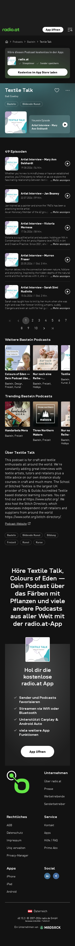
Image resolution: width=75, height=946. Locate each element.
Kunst (25, 542)
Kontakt (49, 825)
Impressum (14, 840)
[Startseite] (6, 41)
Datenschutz (15, 832)
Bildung (51, 535)
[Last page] (52, 328)
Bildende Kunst (31, 104)
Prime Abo (51, 848)
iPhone (11, 876)
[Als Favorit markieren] (57, 90)
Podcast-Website (16, 523)
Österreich (40, 911)
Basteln (11, 104)
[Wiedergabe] (65, 124)
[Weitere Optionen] (67, 90)
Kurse (39, 542)
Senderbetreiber (54, 804)
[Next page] (44, 328)
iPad (9, 884)
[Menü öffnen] (70, 29)
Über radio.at (52, 781)
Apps (47, 832)
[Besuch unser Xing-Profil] (56, 876)
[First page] (10, 320)
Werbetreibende (54, 796)
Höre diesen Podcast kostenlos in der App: (36, 52)
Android (12, 891)
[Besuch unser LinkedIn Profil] (47, 876)
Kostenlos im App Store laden (37, 72)
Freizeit (11, 542)
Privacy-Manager (17, 855)
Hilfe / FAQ (51, 840)
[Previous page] (18, 320)
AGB (9, 825)
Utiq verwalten (16, 848)
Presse (48, 788)
